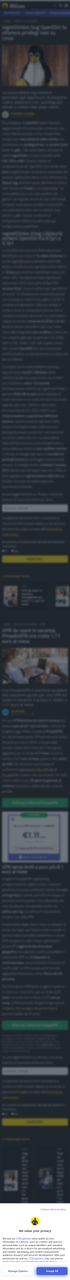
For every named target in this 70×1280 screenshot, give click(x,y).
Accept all (52, 1271)
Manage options (18, 1271)
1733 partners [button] (23, 1238)
